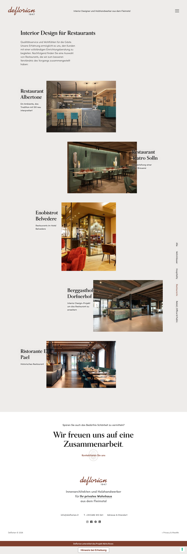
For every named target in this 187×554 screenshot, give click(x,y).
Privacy (116, 532)
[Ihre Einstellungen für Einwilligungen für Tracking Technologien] (182, 549)
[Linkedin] (100, 522)
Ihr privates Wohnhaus (96, 496)
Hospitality (177, 274)
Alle (177, 244)
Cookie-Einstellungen (141, 532)
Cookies (125, 532)
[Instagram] (87, 522)
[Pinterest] (95, 522)
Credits (156, 532)
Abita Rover (108, 543)
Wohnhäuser (177, 257)
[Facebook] (91, 522)
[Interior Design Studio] (21, 11)
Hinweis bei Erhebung (94, 550)
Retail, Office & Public (177, 312)
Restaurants (177, 290)
